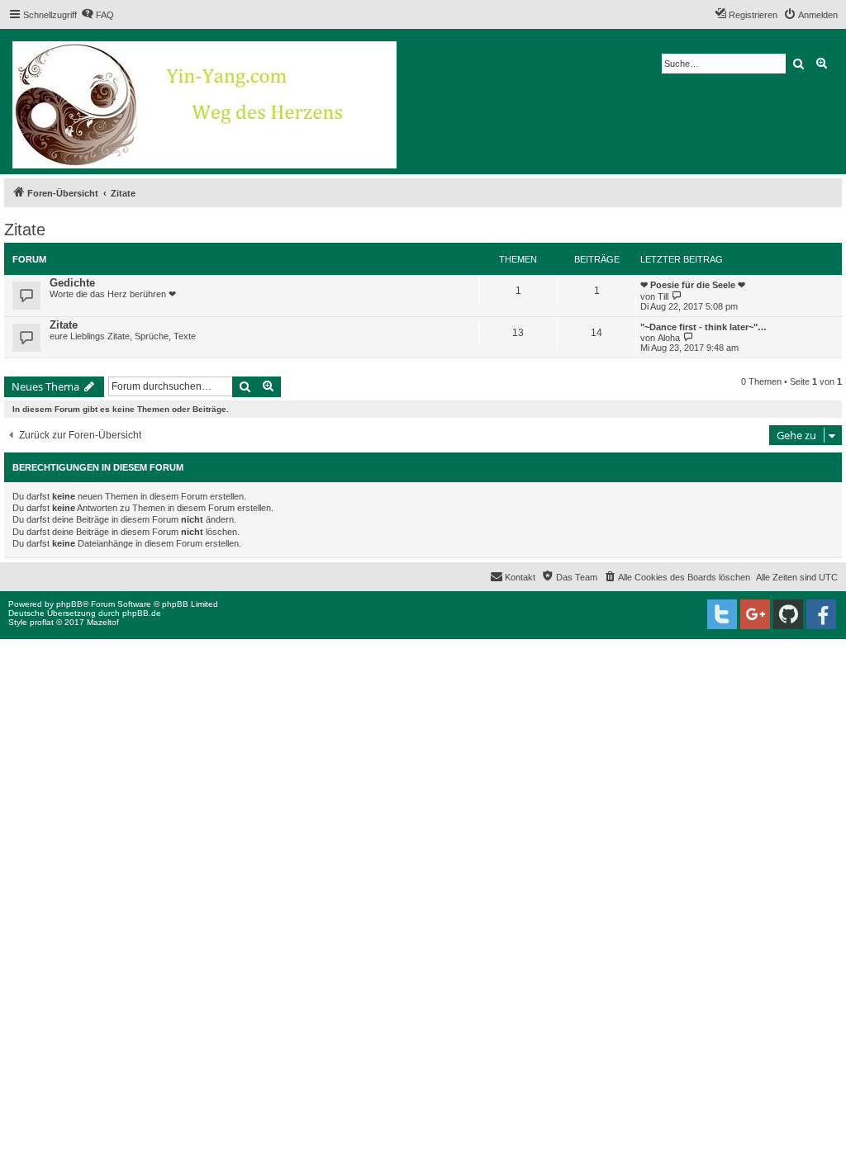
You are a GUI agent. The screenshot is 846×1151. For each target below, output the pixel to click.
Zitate (24, 229)
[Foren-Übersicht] (205, 101)
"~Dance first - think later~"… (703, 327)
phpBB (69, 604)
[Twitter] (722, 614)
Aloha (669, 338)
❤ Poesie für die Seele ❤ (692, 285)
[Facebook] (821, 614)
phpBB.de (141, 613)
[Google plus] (755, 614)
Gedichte (72, 283)
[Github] (788, 614)
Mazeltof (103, 622)
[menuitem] (97, 15)
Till (663, 296)
